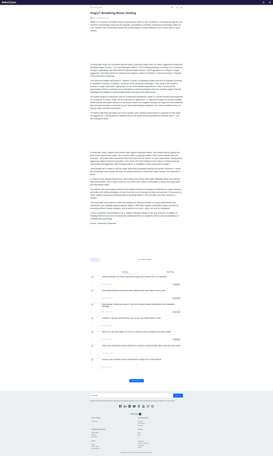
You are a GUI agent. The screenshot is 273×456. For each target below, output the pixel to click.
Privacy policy (95, 448)
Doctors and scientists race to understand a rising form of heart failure (131, 359)
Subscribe (178, 395)
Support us (141, 441)
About (93, 444)
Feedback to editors (145, 259)
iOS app (93, 435)
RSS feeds (94, 437)
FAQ (139, 435)
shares (95, 260)
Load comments (136, 380)
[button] (270, 2)
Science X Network (148, 452)
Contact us (94, 421)
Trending (124, 272)
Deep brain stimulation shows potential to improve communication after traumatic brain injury (141, 346)
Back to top (134, 414)
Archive (140, 447)
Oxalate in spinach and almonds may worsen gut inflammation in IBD (131, 318)
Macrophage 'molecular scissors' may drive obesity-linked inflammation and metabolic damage (138, 305)
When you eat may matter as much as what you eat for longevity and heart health (136, 332)
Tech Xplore (141, 423)
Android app (95, 432)
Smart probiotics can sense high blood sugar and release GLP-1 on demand (134, 277)
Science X (141, 425)
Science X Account (143, 443)
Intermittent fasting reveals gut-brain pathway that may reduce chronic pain (134, 290)
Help (139, 432)
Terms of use (95, 446)
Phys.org (140, 421)
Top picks (170, 272)
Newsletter (141, 445)
